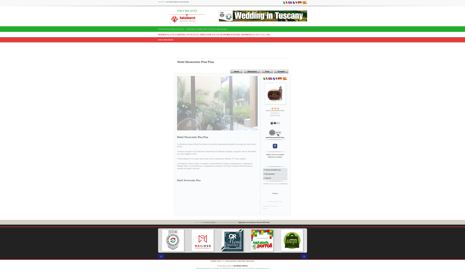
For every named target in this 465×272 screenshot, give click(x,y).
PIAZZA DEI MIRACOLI (273, 170)
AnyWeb (213, 261)
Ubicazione (252, 71)
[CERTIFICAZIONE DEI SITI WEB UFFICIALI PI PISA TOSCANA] (292, 240)
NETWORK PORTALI (241, 266)
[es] (304, 2)
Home (236, 71)
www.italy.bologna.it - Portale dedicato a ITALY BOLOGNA (192, 29)
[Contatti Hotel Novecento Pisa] (275, 123)
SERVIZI (268, 178)
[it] (285, 2)
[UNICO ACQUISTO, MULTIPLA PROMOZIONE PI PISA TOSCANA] (232, 240)
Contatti (281, 71)
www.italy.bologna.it (209, 222)
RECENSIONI (269, 174)
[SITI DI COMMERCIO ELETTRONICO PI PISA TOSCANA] (262, 240)
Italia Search (250, 261)
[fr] (295, 2)
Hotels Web (241, 261)
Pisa (218, 261)
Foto (267, 71)
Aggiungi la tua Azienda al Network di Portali (253, 222)
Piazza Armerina (231, 261)
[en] (290, 2)
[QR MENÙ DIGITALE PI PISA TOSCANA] (203, 240)
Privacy (275, 193)
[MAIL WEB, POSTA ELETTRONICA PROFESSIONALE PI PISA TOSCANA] (173, 240)
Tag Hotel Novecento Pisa (270, 206)
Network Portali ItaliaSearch (177, 2)
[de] (299, 2)
